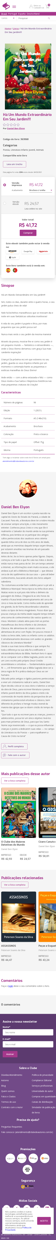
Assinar (10, 1054)
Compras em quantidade (44, 1096)
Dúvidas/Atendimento (11, 1074)
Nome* (6, 1027)
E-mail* (7, 1039)
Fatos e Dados (8, 1096)
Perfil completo (16, 746)
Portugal (12, 13)
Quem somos (7, 1091)
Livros (16, 28)
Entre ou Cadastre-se (39, 6)
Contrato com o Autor (12, 1107)
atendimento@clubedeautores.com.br (18, 461)
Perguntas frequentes (11, 1126)
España (22, 13)
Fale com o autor (17, 755)
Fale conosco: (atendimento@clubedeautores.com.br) (27, 1132)
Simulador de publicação (43, 1110)
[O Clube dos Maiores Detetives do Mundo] (18, 812)
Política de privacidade (42, 1074)
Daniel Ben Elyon (16, 128)
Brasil (4, 13)
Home (8, 28)
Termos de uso (8, 1101)
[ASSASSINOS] (18, 917)
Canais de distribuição (42, 1101)
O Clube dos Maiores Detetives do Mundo (13, 843)
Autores (5, 1080)
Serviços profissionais (42, 1085)
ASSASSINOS (8, 945)
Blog (3, 1085)
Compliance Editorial (42, 1080)
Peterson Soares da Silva (13, 950)
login (10, 986)
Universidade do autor (42, 1091)
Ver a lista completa (14, 780)
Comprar (28, 232)
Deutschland (33, 13)
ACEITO (44, 1220)
